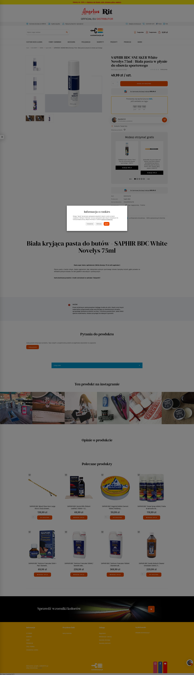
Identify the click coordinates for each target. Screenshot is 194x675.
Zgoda (106, 224)
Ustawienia (90, 224)
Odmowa (99, 224)
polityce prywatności (107, 219)
